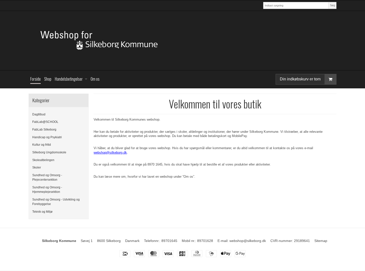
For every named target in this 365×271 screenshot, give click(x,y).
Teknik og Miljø (42, 211)
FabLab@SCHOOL (45, 122)
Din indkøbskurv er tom (300, 79)
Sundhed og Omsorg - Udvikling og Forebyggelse (56, 202)
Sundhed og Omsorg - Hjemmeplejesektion (47, 190)
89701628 (205, 241)
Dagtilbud (38, 114)
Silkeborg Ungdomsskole (49, 152)
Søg (332, 5)
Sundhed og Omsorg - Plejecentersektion (47, 177)
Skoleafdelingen (43, 160)
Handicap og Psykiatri (47, 137)
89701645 (169, 241)
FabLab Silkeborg (44, 129)
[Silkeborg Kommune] (182, 40)
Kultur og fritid (41, 144)
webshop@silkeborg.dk (110, 152)
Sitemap (320, 241)
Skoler (36, 167)
